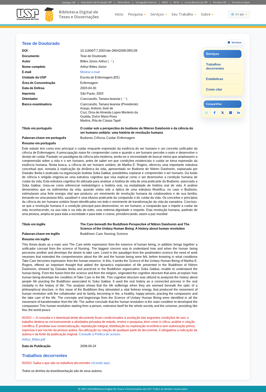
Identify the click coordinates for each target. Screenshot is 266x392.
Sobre (206, 14)
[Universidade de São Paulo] (27, 14)
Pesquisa (135, 14)
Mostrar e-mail (90, 72)
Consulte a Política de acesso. (100, 334)
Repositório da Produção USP (96, 2)
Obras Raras (123, 2)
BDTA (176, 2)
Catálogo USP (69, 2)
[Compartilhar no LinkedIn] (238, 113)
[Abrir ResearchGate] (230, 113)
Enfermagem (89, 82)
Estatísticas (214, 79)
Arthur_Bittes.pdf (33, 339)
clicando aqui (100, 363)
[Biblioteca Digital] (49, 14)
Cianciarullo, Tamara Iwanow (100, 98)
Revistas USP (219, 2)
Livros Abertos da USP (196, 2)
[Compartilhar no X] (222, 113)
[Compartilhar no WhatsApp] (207, 113)
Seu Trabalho (182, 14)
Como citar (214, 89)
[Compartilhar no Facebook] (215, 113)
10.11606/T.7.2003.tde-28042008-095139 (108, 50)
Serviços (157, 14)
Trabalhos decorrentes (215, 66)
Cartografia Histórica (146, 2)
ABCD (165, 2)
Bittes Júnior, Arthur (93, 61)
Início (119, 14)
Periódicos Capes (241, 2)
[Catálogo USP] (110, 61)
